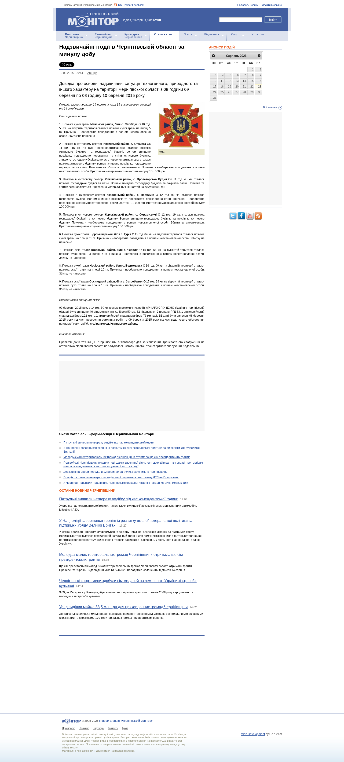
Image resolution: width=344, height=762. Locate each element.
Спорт (235, 34)
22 (252, 86)
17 (214, 86)
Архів (125, 728)
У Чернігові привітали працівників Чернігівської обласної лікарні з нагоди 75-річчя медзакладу (125, 482)
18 (222, 86)
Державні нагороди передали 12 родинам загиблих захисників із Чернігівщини (115, 471)
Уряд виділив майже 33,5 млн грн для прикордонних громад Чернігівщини (123, 607)
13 (237, 81)
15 (252, 81)
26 (229, 92)
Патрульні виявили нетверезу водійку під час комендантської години (108, 442)
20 (237, 86)
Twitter (128, 5)
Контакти (113, 728)
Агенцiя (92, 73)
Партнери (98, 728)
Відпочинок (211, 34)
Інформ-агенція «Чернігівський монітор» (91, 14)
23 (259, 86)
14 (244, 81)
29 (252, 92)
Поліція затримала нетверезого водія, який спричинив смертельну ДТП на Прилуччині (121, 477)
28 (244, 92)
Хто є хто (258, 34)
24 (214, 92)
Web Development (253, 734)
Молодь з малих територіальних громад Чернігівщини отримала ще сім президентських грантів (126, 457)
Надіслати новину (247, 5)
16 (259, 81)
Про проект (68, 728)
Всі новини (270, 107)
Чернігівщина (74, 36)
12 (229, 81)
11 (222, 81)
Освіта (188, 34)
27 (237, 92)
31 (214, 97)
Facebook (138, 5)
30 (259, 92)
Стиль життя (163, 34)
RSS (120, 5)
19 (229, 86)
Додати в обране (272, 5)
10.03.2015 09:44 (71, 73)
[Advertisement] (132, 396)
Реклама (84, 728)
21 (244, 86)
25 (222, 92)
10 (214, 81)
